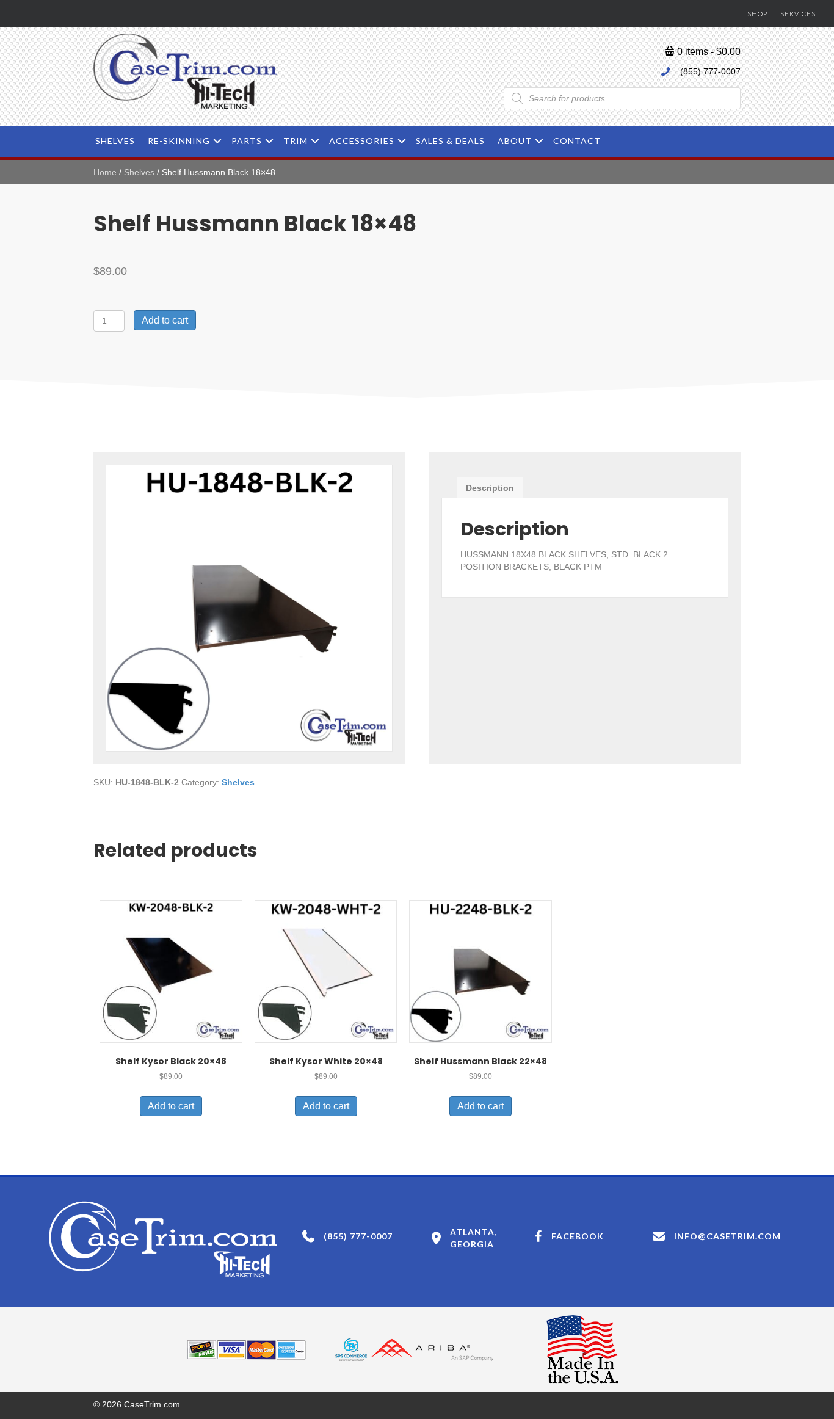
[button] (217, 141)
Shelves (115, 141)
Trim (295, 141)
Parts (246, 141)
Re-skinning (179, 141)
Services (798, 14)
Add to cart (165, 320)
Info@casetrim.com (727, 1236)
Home (105, 172)
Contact (577, 141)
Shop (757, 14)
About (515, 141)
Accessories (361, 141)
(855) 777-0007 (710, 71)
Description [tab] (490, 488)
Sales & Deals (450, 141)
